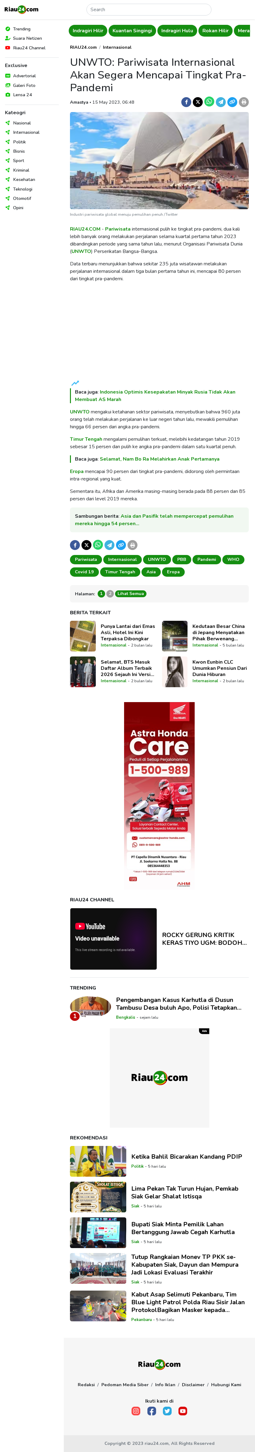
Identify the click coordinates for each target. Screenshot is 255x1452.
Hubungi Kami (226, 1385)
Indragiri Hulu (177, 30)
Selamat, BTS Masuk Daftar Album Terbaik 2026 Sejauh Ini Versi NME (126, 668)
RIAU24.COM (85, 229)
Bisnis (19, 151)
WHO (233, 559)
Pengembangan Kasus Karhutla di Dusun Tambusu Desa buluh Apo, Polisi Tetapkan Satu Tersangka (176, 1004)
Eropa (77, 471)
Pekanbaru (141, 1320)
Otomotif (22, 198)
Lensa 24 (22, 95)
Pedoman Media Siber (125, 1385)
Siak (135, 1206)
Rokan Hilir (215, 30)
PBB (181, 559)
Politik (19, 142)
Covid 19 (84, 572)
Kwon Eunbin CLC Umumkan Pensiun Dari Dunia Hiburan (219, 668)
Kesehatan (24, 179)
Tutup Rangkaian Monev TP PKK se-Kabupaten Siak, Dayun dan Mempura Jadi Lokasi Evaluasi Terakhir (185, 1264)
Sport (18, 160)
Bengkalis (125, 1017)
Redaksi (86, 1385)
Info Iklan (165, 1385)
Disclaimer (193, 1385)
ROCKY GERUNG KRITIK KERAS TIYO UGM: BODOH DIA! (202, 939)
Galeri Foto (24, 85)
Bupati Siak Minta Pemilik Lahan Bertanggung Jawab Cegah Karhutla (183, 1228)
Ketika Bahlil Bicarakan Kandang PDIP (186, 1157)
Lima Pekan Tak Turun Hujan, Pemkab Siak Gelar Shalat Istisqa (185, 1192)
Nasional (22, 123)
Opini (18, 208)
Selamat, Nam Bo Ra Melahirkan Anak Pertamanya (160, 459)
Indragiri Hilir (88, 30)
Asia (151, 572)
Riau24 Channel (29, 48)
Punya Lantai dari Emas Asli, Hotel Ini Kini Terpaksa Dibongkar (128, 632)
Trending (21, 29)
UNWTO (81, 251)
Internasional (26, 132)
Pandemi (206, 559)
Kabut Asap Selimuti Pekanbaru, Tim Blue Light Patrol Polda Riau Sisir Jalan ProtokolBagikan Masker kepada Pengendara (188, 1302)
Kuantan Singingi (132, 30)
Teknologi (22, 189)
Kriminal (21, 170)
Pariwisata (118, 229)
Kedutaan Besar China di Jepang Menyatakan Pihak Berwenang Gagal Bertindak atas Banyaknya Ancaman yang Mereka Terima (218, 632)
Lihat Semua (131, 593)
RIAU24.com (83, 47)
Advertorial (24, 76)
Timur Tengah (86, 439)
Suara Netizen (27, 38)
